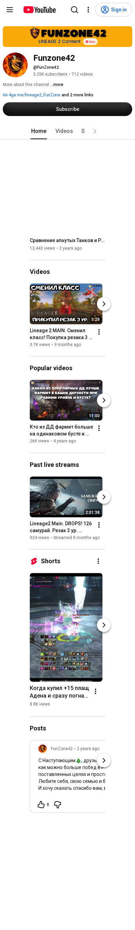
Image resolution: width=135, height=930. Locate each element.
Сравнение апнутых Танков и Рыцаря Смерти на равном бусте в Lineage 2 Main (68, 240)
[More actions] (99, 332)
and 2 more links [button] (77, 95)
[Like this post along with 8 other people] (41, 804)
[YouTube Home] (39, 9)
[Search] (74, 10)
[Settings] (88, 10)
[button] (95, 131)
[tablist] (67, 131)
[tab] (38, 131)
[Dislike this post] (57, 804)
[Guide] (10, 10)
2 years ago (88, 748)
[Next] (104, 304)
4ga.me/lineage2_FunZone (34, 95)
